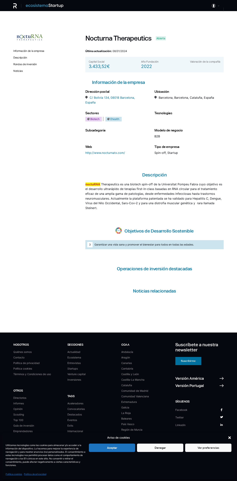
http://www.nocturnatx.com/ (105, 153)
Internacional (75, 431)
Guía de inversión (23, 425)
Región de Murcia (131, 429)
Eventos (72, 420)
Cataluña (126, 385)
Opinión (18, 408)
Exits (70, 425)
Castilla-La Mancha (132, 379)
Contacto (18, 357)
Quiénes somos (22, 351)
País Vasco (127, 424)
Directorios (19, 397)
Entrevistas (74, 363)
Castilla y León (130, 374)
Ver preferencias (208, 447)
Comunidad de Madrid (134, 390)
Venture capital (76, 374)
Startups (72, 368)
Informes (18, 403)
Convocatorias (76, 408)
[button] (229, 438)
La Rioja (126, 413)
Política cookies (14, 474)
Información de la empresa (28, 50)
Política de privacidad (35, 474)
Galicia (125, 407)
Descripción (20, 57)
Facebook (181, 409)
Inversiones (74, 379)
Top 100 (18, 420)
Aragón (125, 357)
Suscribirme (188, 360)
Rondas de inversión (25, 64)
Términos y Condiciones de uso (32, 374)
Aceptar (112, 447)
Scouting (18, 414)
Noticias (18, 70)
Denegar (160, 447)
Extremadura (129, 401)
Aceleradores (75, 403)
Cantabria (127, 368)
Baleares (126, 418)
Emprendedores (23, 431)
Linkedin (180, 425)
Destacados (74, 414)
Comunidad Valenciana (135, 396)
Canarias (126, 363)
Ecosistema (74, 357)
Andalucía (127, 351)
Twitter (179, 417)
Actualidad (73, 351)
